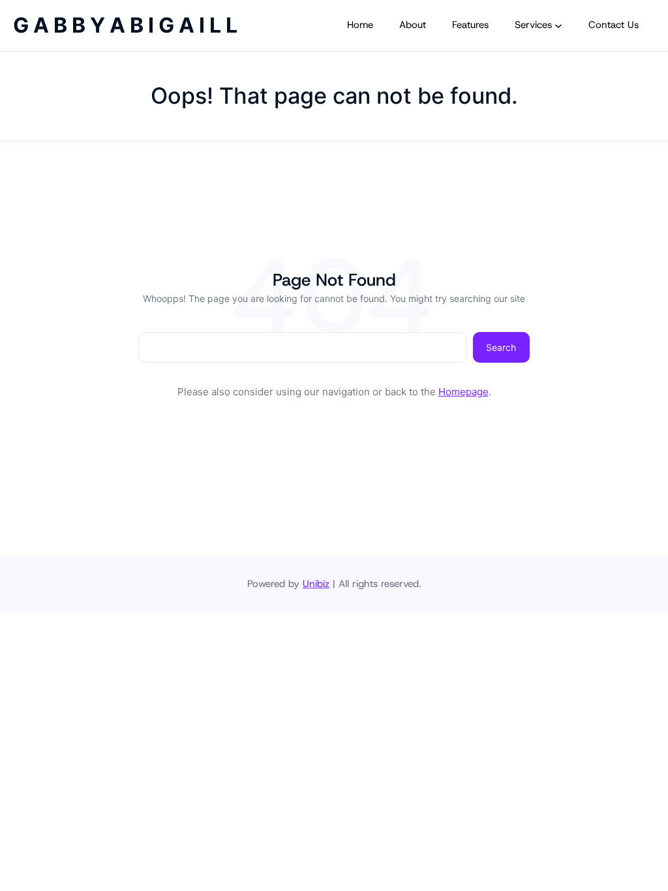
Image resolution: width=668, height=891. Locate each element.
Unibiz (316, 583)
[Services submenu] (558, 25)
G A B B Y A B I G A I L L (125, 25)
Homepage (463, 391)
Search (501, 347)
